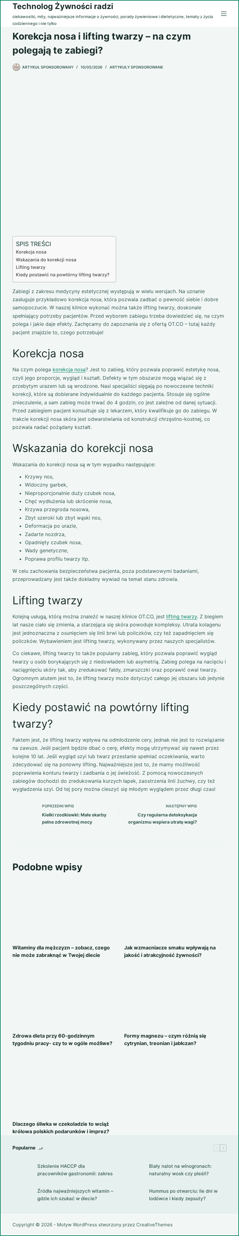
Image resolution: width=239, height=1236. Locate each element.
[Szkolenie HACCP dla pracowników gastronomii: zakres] (21, 1170)
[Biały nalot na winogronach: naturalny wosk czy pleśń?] (133, 1170)
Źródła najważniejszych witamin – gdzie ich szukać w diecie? (75, 1195)
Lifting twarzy (30, 267)
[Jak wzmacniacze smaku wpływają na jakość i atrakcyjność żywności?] (175, 909)
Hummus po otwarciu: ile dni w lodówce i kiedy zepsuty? (183, 1195)
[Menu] (224, 14)
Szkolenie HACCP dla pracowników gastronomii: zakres (75, 1170)
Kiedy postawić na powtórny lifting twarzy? (63, 274)
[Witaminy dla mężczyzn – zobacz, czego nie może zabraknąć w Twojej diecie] (63, 909)
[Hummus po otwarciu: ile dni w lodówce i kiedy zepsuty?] (133, 1195)
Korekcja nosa (31, 251)
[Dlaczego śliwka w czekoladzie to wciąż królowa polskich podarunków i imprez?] (63, 1085)
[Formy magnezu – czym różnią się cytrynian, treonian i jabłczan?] (175, 997)
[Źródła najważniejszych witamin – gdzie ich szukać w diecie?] (21, 1195)
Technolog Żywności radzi (62, 6)
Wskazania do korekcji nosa (46, 259)
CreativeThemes (154, 1225)
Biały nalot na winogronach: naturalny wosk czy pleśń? (180, 1170)
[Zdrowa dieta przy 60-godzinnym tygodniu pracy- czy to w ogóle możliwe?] (63, 997)
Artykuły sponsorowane (136, 67)
